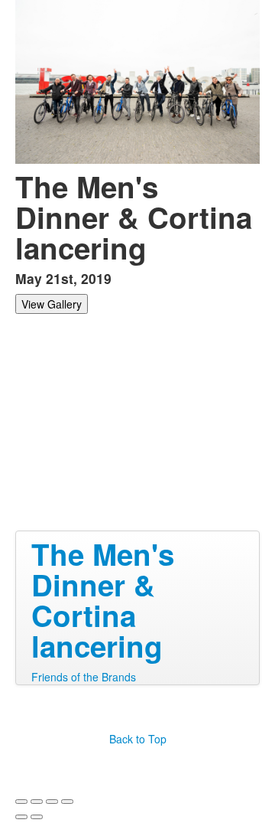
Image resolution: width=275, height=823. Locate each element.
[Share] (37, 801)
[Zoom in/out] (67, 801)
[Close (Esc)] (21, 801)
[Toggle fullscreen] (52, 801)
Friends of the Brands (83, 676)
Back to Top (138, 738)
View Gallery (51, 304)
